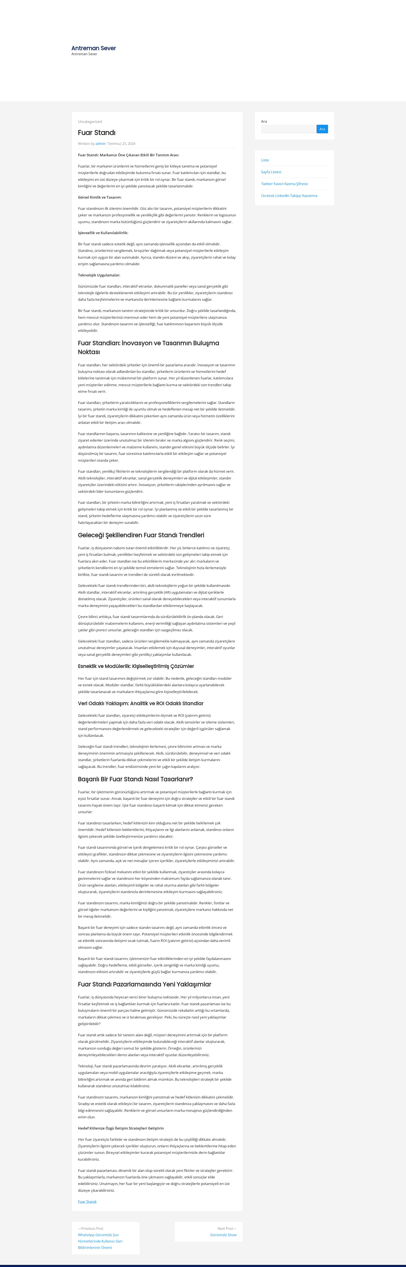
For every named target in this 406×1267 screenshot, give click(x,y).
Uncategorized (90, 121)
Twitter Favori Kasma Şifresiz (284, 183)
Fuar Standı (87, 1201)
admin (101, 143)
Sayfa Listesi (271, 171)
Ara (264, 121)
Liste (265, 160)
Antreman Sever (93, 48)
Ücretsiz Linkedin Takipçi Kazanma (289, 195)
